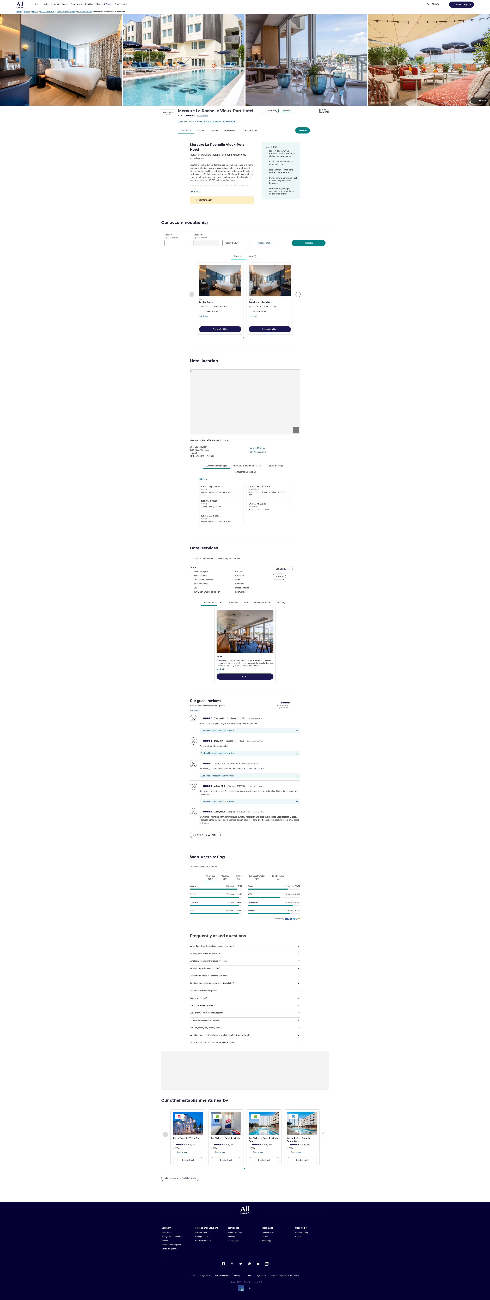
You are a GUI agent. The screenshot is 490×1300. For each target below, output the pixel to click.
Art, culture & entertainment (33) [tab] (247, 466)
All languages (233, 1241)
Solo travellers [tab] (278, 877)
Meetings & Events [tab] (262, 602)
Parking (279, 576)
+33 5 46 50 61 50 (257, 448)
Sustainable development (171, 1245)
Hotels (19, 12)
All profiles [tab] (210, 877)
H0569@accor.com (257, 452)
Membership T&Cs (222, 1275)
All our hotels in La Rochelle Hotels (180, 1178)
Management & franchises (172, 1237)
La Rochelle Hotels (84, 12)
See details (221, 669)
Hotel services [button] (204, 548)
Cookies (248, 1275)
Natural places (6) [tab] (276, 466)
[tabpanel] (245, 301)
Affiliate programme (169, 1249)
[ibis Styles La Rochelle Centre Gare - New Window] (264, 1123)
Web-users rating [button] (207, 857)
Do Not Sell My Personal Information (285, 1275)
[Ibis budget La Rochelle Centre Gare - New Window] (302, 1123)
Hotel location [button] (204, 361)
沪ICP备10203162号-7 (253, 1282)
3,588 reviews (202, 116)
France (35, 12)
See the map (229, 121)
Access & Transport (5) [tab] (216, 466)
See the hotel (188, 1160)
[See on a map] (245, 401)
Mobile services (268, 1232)
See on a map (181, 1152)
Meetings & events (202, 1237)
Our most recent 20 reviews (205, 835)
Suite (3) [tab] (252, 256)
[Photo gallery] (245, 60)
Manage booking (301, 1232)
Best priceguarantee (324, 111)
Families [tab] (238, 877)
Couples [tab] (225, 877)
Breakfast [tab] (233, 602)
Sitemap (231, 1237)
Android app (266, 1241)
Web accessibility (235, 1232)
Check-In (171, 236)
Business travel (201, 1232)
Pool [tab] (246, 602)
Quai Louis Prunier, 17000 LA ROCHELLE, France (200, 121)
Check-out (200, 236)
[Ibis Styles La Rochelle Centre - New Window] (226, 1123)
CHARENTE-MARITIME (66, 12)
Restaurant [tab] (209, 602)
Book (244, 676)
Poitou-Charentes (47, 12)
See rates (302, 130)
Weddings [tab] (281, 602)
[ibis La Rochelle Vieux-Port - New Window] (188, 1123)
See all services (283, 569)
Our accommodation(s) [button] (184, 222)
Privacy (237, 1275)
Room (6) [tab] (238, 256)
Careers (165, 1241)
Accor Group (167, 1232)
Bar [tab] (221, 602)
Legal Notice (261, 1275)
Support (298, 1237)
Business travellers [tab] (257, 877)
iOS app (265, 1237)
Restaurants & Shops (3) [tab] (245, 472)
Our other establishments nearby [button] (194, 1100)
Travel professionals (203, 1241)
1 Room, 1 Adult (231, 243)
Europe (27, 12)
